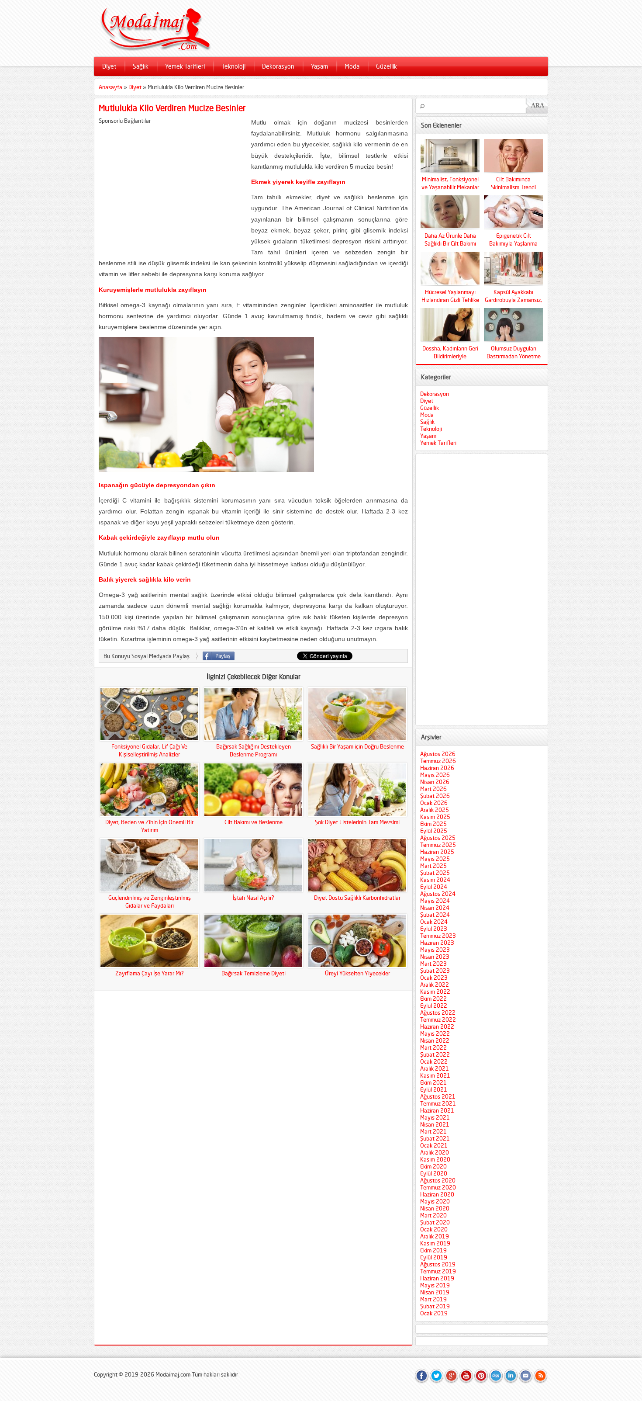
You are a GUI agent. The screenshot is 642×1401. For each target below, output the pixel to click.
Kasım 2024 (435, 879)
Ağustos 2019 (438, 1264)
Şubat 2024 (435, 914)
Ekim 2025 (433, 823)
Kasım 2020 (435, 1159)
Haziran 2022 (437, 1026)
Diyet (109, 66)
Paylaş (219, 656)
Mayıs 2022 (435, 1033)
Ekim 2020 (433, 1166)
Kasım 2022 (435, 991)
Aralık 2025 (434, 809)
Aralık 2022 (434, 984)
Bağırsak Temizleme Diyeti (253, 973)
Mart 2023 (433, 963)
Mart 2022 (433, 1047)
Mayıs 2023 (435, 949)
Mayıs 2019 (435, 1285)
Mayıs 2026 (435, 774)
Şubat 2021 (435, 1138)
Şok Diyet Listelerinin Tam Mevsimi (357, 821)
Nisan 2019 (434, 1292)
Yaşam (319, 66)
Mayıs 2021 (435, 1117)
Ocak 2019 (434, 1313)
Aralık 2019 (434, 1236)
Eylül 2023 (433, 928)
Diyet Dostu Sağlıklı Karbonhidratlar (357, 897)
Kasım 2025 (435, 816)
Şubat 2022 (435, 1054)
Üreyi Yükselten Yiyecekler (357, 973)
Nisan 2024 (434, 907)
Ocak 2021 (434, 1145)
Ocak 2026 (434, 802)
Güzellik (386, 66)
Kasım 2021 (435, 1075)
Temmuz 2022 (438, 1019)
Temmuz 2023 (438, 935)
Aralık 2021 (434, 1068)
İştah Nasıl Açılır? (253, 897)
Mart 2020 (433, 1215)
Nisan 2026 (434, 781)
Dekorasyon (278, 66)
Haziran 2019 (437, 1278)
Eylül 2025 (433, 830)
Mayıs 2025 (435, 858)
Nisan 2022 (434, 1040)
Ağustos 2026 (438, 753)
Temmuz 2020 (438, 1187)
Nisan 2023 (434, 956)
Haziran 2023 (437, 942)
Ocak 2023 (434, 977)
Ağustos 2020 (438, 1180)
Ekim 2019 (433, 1250)
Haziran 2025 (437, 851)
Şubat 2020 (435, 1222)
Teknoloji (233, 66)
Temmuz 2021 (438, 1103)
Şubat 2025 (435, 872)
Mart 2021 (433, 1131)
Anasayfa (110, 86)
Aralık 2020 (434, 1152)
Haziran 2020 (437, 1194)
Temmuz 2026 (438, 760)
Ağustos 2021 (438, 1096)
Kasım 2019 (435, 1243)
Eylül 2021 (433, 1089)
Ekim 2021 (433, 1082)
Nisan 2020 (434, 1208)
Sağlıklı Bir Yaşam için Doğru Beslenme (357, 746)
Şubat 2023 (435, 970)
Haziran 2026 (437, 767)
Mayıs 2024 (435, 900)
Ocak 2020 (434, 1229)
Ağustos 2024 (438, 893)
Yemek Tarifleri (185, 66)
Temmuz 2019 (438, 1271)
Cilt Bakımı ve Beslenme (253, 821)
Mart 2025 (433, 865)
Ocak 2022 (434, 1061)
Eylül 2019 (433, 1257)
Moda (352, 66)
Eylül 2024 (433, 886)
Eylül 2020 (433, 1173)
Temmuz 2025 (438, 844)
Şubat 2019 (435, 1306)
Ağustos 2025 (438, 837)
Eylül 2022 (433, 1005)
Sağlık (140, 66)
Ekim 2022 (433, 998)
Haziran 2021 (437, 1110)
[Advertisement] (172, 185)
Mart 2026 (433, 788)
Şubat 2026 (435, 795)
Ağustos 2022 (438, 1012)
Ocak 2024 (434, 921)
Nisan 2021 (434, 1124)
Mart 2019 (433, 1299)
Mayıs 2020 (435, 1201)
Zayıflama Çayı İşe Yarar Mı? (149, 973)
